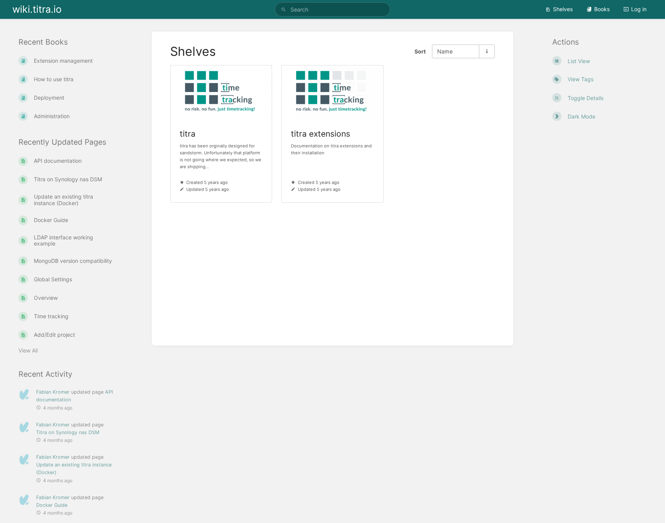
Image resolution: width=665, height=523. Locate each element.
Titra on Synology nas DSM (67, 432)
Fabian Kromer (53, 392)
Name (445, 51)
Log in (639, 9)
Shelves (563, 9)
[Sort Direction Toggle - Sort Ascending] (486, 51)
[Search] (283, 9)
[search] (332, 9)
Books (602, 9)
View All (28, 350)
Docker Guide (51, 505)
